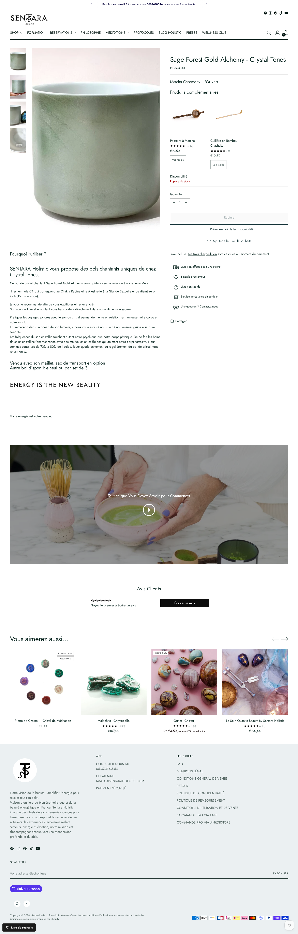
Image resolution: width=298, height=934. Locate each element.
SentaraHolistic (39, 915)
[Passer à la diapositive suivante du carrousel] (284, 639)
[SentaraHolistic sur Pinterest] (276, 13)
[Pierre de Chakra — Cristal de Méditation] (43, 682)
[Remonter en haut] (27, 903)
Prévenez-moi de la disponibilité (231, 229)
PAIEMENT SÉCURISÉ (111, 788)
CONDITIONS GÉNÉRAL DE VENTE (202, 778)
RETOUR (182, 786)
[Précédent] (91, 4)
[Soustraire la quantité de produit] (174, 203)
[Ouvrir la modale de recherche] (269, 33)
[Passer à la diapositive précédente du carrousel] (275, 639)
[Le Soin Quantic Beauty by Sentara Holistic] (255, 682)
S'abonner (280, 873)
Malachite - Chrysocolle (114, 720)
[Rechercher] (17, 903)
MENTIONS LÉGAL (190, 771)
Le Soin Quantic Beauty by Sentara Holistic (255, 720)
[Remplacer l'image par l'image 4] (18, 140)
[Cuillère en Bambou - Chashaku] (229, 116)
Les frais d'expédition (202, 254)
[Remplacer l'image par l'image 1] (18, 60)
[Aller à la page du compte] (277, 33)
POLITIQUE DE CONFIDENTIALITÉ (200, 793)
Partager (181, 321)
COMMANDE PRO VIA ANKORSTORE (203, 822)
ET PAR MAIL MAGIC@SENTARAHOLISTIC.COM (120, 778)
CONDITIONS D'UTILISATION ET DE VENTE (207, 807)
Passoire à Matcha (182, 140)
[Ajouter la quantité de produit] (186, 203)
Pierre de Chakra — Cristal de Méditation (43, 720)
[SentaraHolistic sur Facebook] (265, 13)
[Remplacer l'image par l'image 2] (18, 87)
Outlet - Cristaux (184, 720)
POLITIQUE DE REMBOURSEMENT (201, 800)
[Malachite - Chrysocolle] (114, 682)
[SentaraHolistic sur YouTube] (286, 13)
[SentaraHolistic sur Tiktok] (281, 13)
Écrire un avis (184, 603)
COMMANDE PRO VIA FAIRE (197, 815)
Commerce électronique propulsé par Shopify (34, 919)
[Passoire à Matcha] (188, 116)
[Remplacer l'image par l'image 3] (18, 114)
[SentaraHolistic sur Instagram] (270, 13)
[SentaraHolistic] (29, 19)
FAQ (180, 764)
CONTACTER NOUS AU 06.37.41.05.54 (112, 766)
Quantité (176, 194)
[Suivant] (206, 4)
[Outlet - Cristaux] (184, 682)
